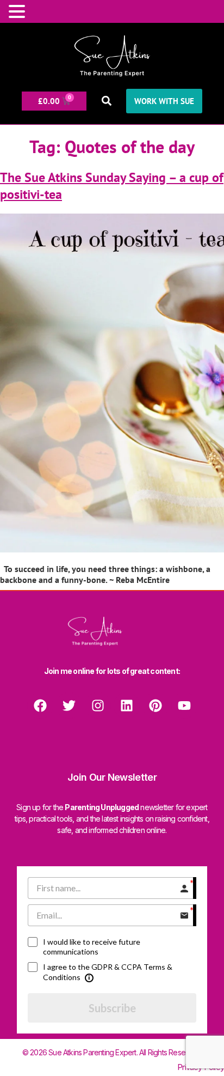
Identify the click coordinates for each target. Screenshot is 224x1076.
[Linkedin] (127, 705)
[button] (106, 101)
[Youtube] (184, 705)
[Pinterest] (155, 705)
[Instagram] (98, 705)
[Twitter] (69, 705)
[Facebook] (40, 705)
